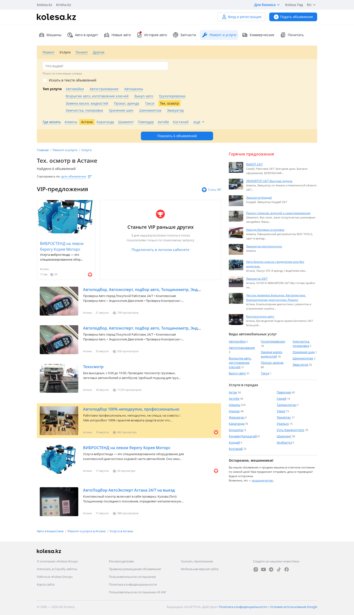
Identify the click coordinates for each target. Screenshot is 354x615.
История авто (155, 35)
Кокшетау (236, 430)
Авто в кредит (86, 35)
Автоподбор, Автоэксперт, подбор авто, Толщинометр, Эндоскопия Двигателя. (159, 328)
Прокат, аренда (272, 362)
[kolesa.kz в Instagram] (256, 569)
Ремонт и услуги (65, 150)
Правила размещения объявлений (135, 569)
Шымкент (284, 436)
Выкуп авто (237, 373)
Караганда (236, 423)
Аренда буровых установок (265, 229)
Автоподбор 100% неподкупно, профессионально (131, 409)
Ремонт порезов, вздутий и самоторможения (278, 213)
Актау (233, 392)
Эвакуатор (300, 364)
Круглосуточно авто (260, 316)
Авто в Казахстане (50, 531)
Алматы (234, 405)
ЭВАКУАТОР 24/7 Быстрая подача (269, 181)
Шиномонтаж (303, 358)
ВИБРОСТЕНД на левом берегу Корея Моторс (62, 246)
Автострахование (242, 347)
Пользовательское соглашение (132, 576)
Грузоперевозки (273, 341)
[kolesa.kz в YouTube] (263, 569)
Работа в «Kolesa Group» (55, 576)
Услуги (86, 150)
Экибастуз (284, 442)
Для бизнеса (264, 4)
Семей (281, 398)
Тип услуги (52, 89)
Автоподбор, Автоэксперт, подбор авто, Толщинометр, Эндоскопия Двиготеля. (159, 289)
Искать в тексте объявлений (72, 80)
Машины (53, 35)
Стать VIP (214, 190)
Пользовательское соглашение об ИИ (137, 592)
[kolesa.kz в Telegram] (271, 569)
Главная (43, 150)
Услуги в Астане (121, 531)
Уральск (283, 423)
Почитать (296, 35)
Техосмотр (93, 366)
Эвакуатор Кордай (259, 197)
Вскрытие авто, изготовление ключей (240, 362)
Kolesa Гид (294, 4)
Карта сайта (45, 584)
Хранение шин (304, 352)
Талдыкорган (286, 405)
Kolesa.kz (44, 4)
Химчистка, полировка (301, 343)
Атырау (234, 411)
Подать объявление (296, 16)
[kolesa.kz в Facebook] (286, 569)
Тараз (281, 411)
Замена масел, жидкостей (271, 354)
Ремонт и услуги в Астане (87, 531)
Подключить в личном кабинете (160, 249)
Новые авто (121, 35)
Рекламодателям (121, 561)
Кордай (234, 442)
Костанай (236, 448)
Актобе (234, 398)
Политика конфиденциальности (133, 584)
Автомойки (237, 341)
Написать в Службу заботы (57, 569)
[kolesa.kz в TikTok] (279, 569)
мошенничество (262, 480)
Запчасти (188, 35)
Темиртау (284, 417)
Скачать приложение (197, 561)
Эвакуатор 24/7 (257, 278)
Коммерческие (262, 35)
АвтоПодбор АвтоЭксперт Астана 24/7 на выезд (129, 490)
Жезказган (236, 417)
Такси (265, 373)
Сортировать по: (48, 176)
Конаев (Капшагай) (243, 436)
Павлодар (284, 392)
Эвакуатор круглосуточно (264, 246)
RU (309, 4)
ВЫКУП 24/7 (254, 164)
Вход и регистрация (244, 16)
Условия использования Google (293, 607)
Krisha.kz (63, 4)
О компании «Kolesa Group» (57, 561)
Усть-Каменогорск (290, 430)
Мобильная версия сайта (199, 569)
